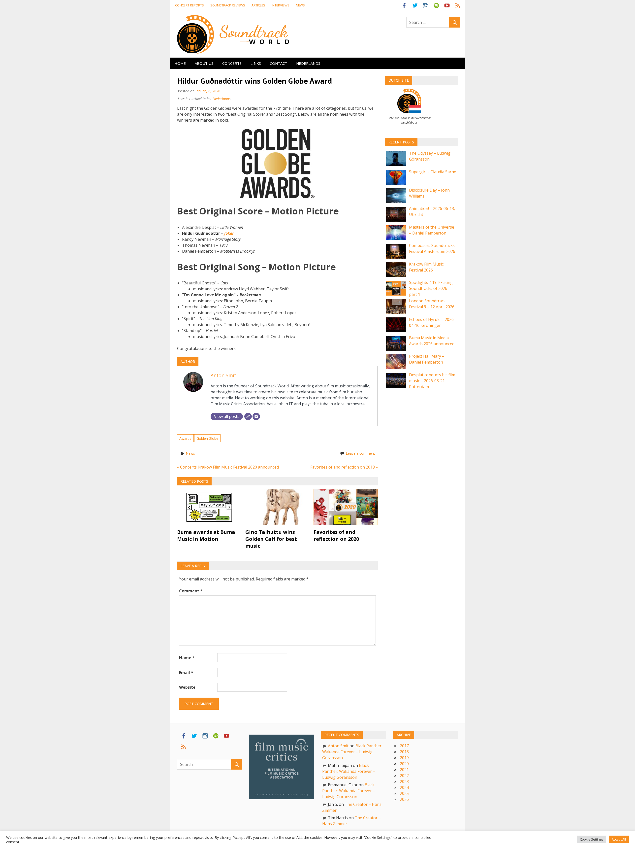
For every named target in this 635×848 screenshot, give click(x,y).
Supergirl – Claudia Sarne (432, 171)
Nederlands (308, 63)
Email (186, 672)
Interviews (280, 5)
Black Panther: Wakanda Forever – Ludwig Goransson (352, 751)
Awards (185, 438)
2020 (404, 763)
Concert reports (189, 5)
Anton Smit (223, 375)
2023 (404, 781)
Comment (190, 591)
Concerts (232, 63)
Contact (278, 63)
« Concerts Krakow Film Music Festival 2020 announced (228, 467)
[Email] (256, 416)
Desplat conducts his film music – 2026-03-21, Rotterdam (432, 380)
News (300, 5)
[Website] (248, 416)
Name (186, 657)
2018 (404, 751)
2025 (404, 793)
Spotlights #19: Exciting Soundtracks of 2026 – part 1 (431, 288)
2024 (404, 787)
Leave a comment (360, 453)
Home (180, 63)
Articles (258, 5)
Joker (229, 233)
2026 (404, 799)
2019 (404, 757)
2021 (404, 769)
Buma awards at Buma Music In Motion (206, 535)
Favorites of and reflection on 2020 (336, 535)
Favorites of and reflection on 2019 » (344, 467)
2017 (404, 745)
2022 (404, 775)
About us (204, 63)
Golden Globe (207, 438)
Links (256, 63)
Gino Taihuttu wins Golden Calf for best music (271, 539)
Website (187, 687)
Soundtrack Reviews (227, 5)
